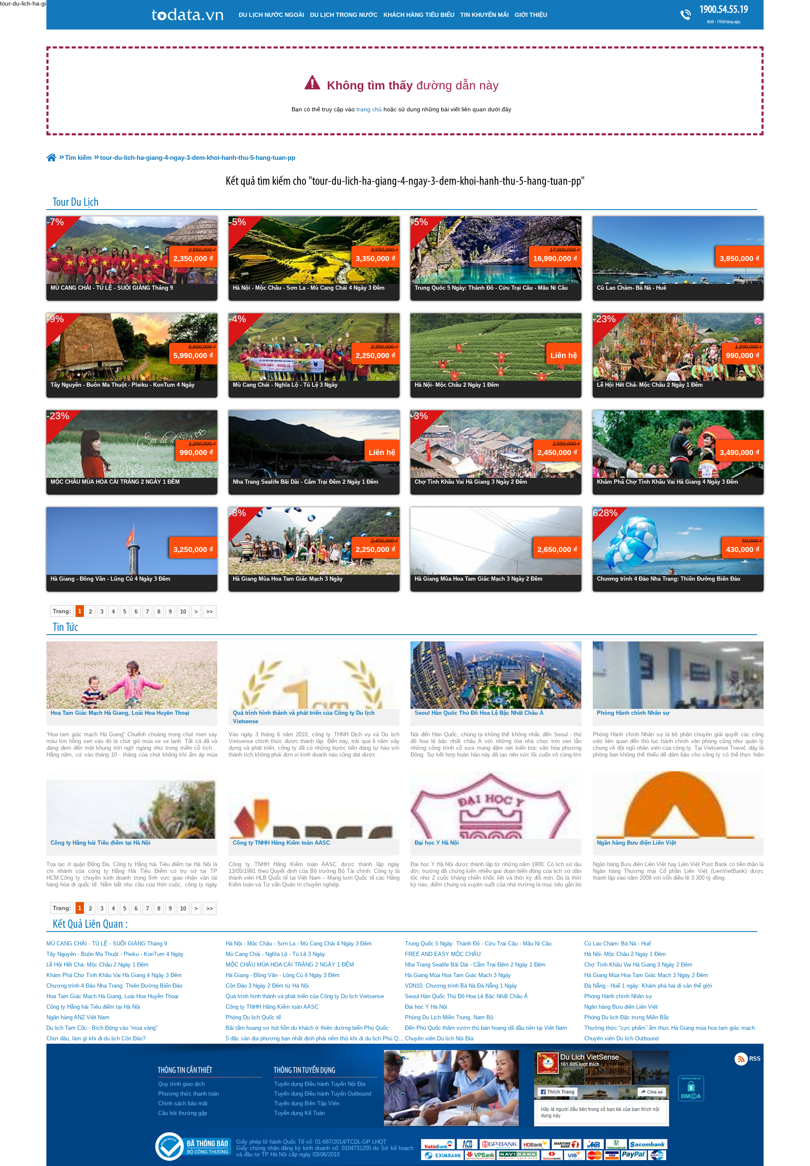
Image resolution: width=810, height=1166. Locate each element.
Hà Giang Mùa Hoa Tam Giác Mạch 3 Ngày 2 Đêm (646, 975)
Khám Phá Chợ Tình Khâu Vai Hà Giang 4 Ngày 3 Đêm (114, 975)
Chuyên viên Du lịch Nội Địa (439, 1038)
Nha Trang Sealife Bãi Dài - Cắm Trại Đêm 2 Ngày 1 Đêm (475, 964)
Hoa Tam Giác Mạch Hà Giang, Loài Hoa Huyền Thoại (112, 996)
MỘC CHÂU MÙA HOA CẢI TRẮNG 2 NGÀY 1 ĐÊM (290, 964)
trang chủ (369, 109)
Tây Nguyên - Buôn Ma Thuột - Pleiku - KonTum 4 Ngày (115, 954)
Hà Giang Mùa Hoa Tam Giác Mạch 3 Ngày (458, 975)
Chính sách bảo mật (183, 1103)
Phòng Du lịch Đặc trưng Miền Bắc (627, 1017)
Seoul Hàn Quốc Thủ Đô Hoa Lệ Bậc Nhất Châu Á (466, 996)
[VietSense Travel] (51, 157)
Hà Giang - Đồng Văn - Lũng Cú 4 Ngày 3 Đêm (283, 975)
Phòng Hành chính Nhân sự (618, 996)
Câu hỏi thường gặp (182, 1113)
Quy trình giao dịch (181, 1084)
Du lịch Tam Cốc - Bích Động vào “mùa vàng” (101, 1028)
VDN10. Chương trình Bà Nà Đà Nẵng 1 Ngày (461, 986)
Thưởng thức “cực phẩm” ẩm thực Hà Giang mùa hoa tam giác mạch (669, 1028)
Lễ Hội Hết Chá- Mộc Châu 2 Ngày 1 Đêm (97, 964)
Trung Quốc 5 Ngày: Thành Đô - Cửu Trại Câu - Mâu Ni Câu (478, 943)
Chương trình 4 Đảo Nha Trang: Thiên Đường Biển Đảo (114, 986)
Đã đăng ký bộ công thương (193, 1145)
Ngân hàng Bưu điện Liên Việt (621, 1007)
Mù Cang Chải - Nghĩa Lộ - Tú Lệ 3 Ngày (275, 954)
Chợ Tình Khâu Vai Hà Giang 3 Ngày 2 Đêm (638, 964)
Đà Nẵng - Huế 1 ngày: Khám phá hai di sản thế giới (648, 986)
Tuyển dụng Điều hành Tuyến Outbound (322, 1094)
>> (209, 612)
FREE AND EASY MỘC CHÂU (443, 954)
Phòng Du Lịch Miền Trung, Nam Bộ (449, 1017)
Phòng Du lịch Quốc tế (253, 1017)
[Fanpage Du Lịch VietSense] (601, 1124)
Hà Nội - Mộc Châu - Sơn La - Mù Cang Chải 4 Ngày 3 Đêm (299, 943)
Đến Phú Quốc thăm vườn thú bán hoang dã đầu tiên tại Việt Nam (486, 1028)
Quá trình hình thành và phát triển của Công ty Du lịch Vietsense (305, 996)
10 (183, 612)
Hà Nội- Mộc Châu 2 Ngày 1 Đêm (625, 954)
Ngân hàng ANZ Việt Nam (77, 1017)
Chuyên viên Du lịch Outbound (621, 1038)
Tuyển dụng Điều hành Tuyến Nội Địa (319, 1084)
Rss (741, 1059)
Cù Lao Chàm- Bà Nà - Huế (617, 943)
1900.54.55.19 (723, 9)
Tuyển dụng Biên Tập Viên (306, 1103)
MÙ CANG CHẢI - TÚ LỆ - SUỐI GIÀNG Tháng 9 (106, 943)
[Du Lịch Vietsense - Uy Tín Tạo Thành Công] (451, 1123)
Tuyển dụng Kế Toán (299, 1113)
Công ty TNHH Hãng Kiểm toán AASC (272, 1007)
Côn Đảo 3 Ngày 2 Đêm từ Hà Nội (267, 986)
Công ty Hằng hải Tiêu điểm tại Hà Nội (93, 1007)
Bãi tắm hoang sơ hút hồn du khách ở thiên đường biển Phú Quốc (307, 1028)
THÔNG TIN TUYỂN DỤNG (304, 1070)
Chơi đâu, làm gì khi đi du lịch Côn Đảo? (96, 1038)
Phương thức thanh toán (188, 1094)
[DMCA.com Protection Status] (691, 1099)
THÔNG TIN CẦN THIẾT (185, 1070)
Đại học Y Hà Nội (426, 1007)
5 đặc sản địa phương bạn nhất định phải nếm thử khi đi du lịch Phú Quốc (316, 1038)
